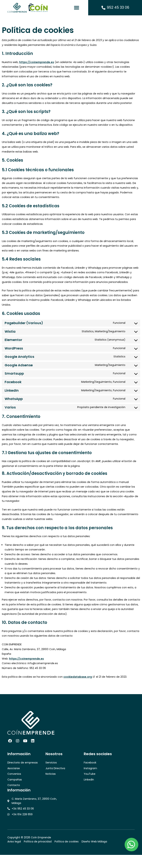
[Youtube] (25, 741)
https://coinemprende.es (36, 62)
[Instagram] (17, 741)
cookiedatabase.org (77, 677)
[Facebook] (10, 741)
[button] (76, 8)
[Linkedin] (32, 741)
